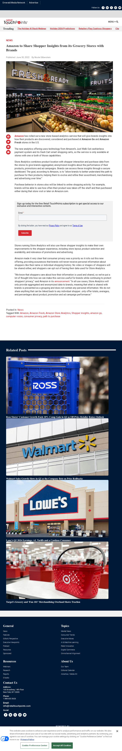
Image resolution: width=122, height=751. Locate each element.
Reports (6, 674)
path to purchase (51, 316)
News (9, 40)
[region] (61, 738)
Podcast (6, 646)
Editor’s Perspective (10, 639)
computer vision (14, 316)
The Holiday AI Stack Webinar (31, 28)
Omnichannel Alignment (70, 654)
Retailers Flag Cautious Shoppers (95, 28)
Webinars (6, 667)
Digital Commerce (68, 650)
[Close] (117, 731)
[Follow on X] (111, 7)
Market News (66, 631)
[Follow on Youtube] (119, 7)
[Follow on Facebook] (103, 7)
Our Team (65, 667)
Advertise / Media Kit (69, 674)
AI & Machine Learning (69, 642)
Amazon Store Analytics (58, 313)
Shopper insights (80, 313)
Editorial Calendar (68, 670)
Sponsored (7, 654)
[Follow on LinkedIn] (107, 7)
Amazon (24, 313)
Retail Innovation (67, 646)
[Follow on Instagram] (115, 7)
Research (6, 670)
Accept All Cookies (62, 745)
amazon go (96, 313)
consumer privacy (33, 316)
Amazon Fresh (37, 313)
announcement (61, 281)
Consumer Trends (68, 635)
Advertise (33, 3)
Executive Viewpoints (11, 642)
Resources (7, 650)
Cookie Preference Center (34, 745)
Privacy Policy (27, 739)
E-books (6, 678)
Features (6, 635)
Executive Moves (67, 639)
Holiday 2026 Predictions (62, 28)
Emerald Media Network (14, 3)
